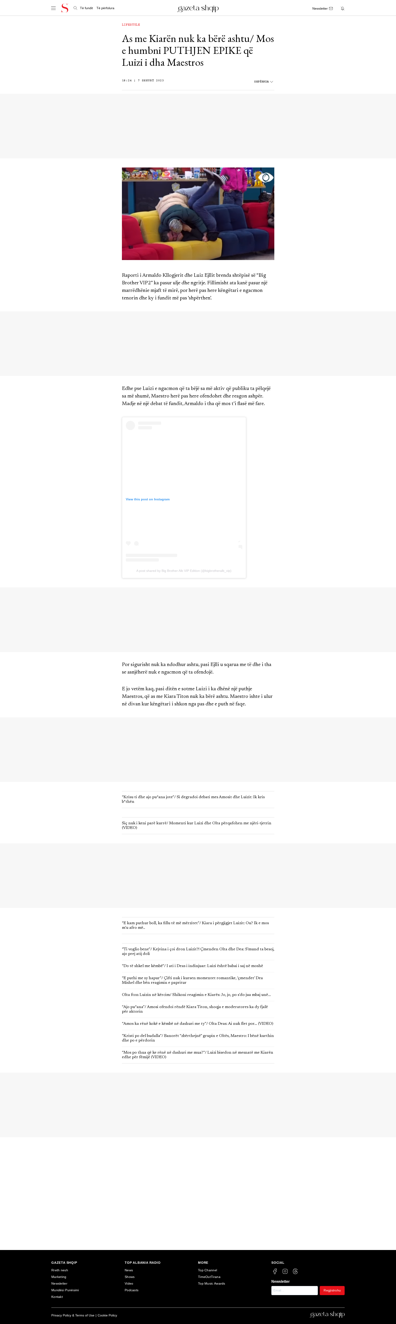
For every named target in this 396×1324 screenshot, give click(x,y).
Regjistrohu (332, 1290)
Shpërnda (261, 82)
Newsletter (59, 1283)
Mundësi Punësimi (65, 1290)
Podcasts (131, 1290)
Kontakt (57, 1297)
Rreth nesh (59, 1270)
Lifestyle (131, 25)
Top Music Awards (211, 1283)
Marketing (58, 1277)
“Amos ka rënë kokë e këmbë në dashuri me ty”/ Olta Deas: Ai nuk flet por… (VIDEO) (197, 1024)
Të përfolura (105, 8)
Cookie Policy (107, 1315)
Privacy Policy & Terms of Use (72, 1315)
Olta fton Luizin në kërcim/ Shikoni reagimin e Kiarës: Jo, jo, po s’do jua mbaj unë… (196, 995)
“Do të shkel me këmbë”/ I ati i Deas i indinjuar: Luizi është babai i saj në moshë (192, 966)
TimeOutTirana (209, 1277)
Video (129, 1283)
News (129, 1270)
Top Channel (207, 1270)
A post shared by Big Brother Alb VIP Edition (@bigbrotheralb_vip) (183, 571)
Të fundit (86, 8)
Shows (130, 1277)
